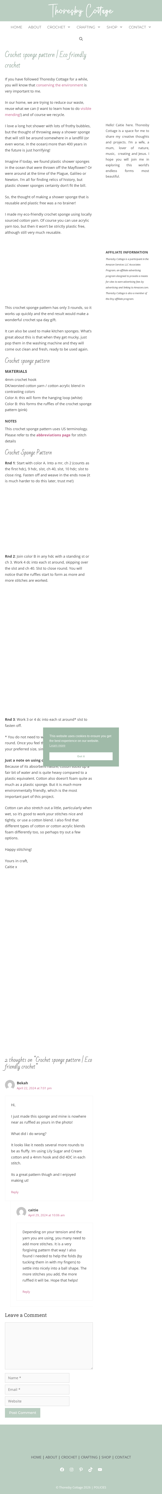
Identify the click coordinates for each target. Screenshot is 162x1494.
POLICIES (100, 1487)
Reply (15, 1192)
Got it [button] (81, 756)
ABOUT (34, 27)
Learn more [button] (57, 745)
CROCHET (56, 27)
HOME (16, 27)
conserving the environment (59, 85)
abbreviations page (53, 435)
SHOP (112, 27)
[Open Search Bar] (81, 39)
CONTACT (137, 27)
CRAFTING (86, 27)
